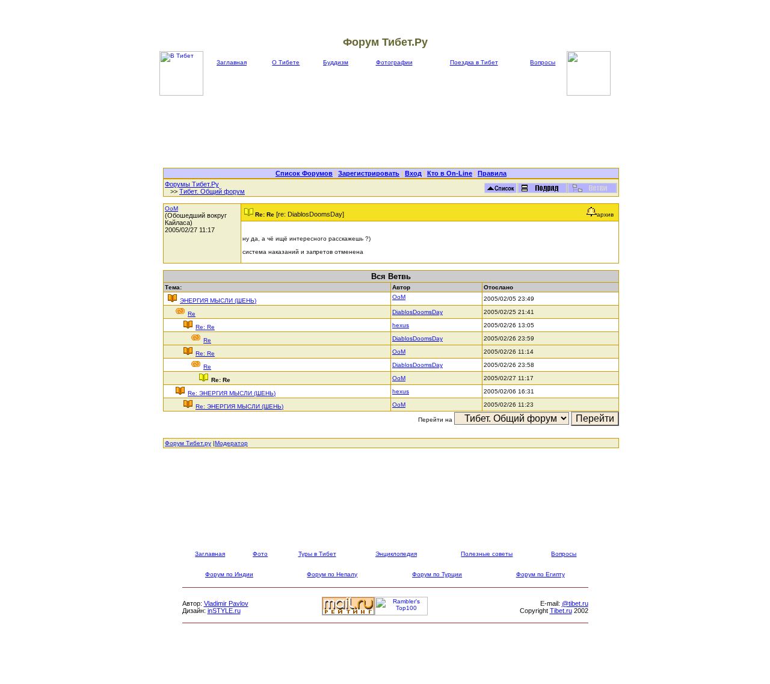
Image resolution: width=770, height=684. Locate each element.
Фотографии (394, 62)
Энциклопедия (396, 553)
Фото (260, 553)
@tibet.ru (575, 603)
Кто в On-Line (449, 173)
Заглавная (232, 62)
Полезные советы (487, 553)
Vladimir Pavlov (226, 603)
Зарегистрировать (368, 173)
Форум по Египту (540, 574)
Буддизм (335, 62)
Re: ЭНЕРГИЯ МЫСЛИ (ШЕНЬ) (232, 393)
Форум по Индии (229, 574)
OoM (171, 208)
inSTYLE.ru (224, 610)
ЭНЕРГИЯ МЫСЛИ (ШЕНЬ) (218, 300)
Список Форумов (304, 173)
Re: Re (205, 327)
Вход (413, 173)
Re (192, 313)
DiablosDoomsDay (417, 312)
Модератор (231, 443)
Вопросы (542, 62)
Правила (492, 173)
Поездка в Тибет (474, 62)
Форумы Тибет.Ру (192, 184)
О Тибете (286, 62)
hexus (400, 325)
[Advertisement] (391, 132)
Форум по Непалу (332, 574)
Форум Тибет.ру (188, 443)
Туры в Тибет (317, 553)
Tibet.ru (561, 610)
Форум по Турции (437, 574)
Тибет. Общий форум (212, 191)
